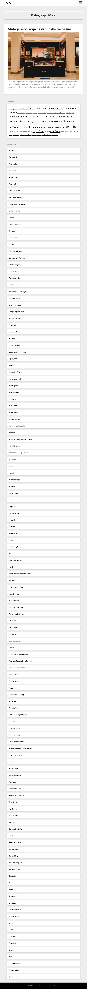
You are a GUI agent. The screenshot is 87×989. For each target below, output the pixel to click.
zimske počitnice (46, 135)
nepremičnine (19, 121)
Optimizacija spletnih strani (19, 654)
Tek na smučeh (14, 869)
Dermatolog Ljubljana (17, 258)
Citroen (12, 231)
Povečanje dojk (14, 728)
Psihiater (12, 762)
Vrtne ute (12, 936)
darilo (44, 108)
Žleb (10, 957)
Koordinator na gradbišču (18, 453)
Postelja (12, 721)
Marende (12, 520)
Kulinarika (12, 486)
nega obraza (65, 116)
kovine (30, 117)
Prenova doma (14, 735)
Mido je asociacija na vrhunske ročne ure (39, 29)
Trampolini (13, 896)
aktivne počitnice (13, 109)
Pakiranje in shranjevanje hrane (20, 661)
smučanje (55, 131)
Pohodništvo (14, 708)
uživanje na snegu (14, 135)
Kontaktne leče (14, 446)
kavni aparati (21, 116)
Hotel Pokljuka (14, 345)
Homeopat (13, 338)
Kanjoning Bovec (15, 372)
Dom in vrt (13, 271)
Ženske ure (13, 943)
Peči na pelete (14, 674)
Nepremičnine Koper (16, 607)
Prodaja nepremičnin (16, 742)
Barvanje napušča (15, 197)
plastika (32, 126)
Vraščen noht (14, 916)
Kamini (11, 365)
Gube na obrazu (15, 332)
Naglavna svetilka (15, 560)
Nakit (11, 567)
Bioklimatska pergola (17, 204)
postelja (70, 127)
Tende (11, 883)
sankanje (47, 131)
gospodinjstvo (14, 318)
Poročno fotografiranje (18, 715)
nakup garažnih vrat (44, 117)
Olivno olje (13, 627)
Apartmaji (12, 184)
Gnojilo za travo (15, 305)
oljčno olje (46, 121)
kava (11, 116)
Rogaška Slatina (15, 802)
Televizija (12, 876)
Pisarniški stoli (14, 681)
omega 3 (58, 121)
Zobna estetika (14, 963)
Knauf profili (13, 412)
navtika (54, 116)
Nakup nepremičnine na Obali (20, 574)
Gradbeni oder (14, 325)
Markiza (12, 527)
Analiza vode (13, 177)
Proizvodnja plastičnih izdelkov (20, 748)
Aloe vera (12, 171)
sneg (62, 131)
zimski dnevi (54, 135)
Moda (11, 553)
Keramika (12, 399)
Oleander (12, 621)
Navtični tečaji (14, 594)
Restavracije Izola (15, 789)
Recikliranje (13, 768)
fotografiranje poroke (31, 113)
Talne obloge (14, 856)
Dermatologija (14, 265)
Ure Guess (13, 903)
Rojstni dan (13, 809)
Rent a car (12, 782)
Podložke (12, 701)
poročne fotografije (46, 127)
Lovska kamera (14, 513)
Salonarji (12, 822)
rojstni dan (38, 131)
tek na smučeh (74, 131)
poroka (39, 127)
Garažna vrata (14, 298)
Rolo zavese (13, 816)
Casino (11, 218)
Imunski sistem (61, 113)
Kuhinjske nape (14, 480)
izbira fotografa (70, 113)
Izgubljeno (13, 359)
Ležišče (11, 500)
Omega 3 (12, 634)
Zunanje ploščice (15, 970)
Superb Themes (53, 986)
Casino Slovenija (15, 224)
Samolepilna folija (15, 829)
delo (50, 108)
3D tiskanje (13, 150)
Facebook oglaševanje (17, 291)
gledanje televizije (51, 113)
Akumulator (13, 164)
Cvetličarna (13, 238)
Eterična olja (13, 285)
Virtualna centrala (15, 910)
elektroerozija (21, 113)
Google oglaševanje (16, 312)
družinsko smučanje (58, 109)
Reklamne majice (15, 775)
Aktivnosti (13, 157)
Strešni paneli (14, 849)
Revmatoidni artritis (26, 131)
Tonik (11, 889)
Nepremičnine (14, 601)
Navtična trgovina (16, 587)
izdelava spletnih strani (17, 352)
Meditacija (13, 533)
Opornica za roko (15, 641)
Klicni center (13, 406)
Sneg (11, 836)
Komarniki (12, 433)
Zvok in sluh (13, 977)
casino (37, 108)
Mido (11, 540)
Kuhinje (11, 473)
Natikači (12, 580)
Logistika (12, 506)
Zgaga (11, 950)
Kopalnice (12, 459)
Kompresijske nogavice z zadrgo (21, 439)
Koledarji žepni (14, 419)
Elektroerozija (14, 278)
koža (35, 116)
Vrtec (11, 930)
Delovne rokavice (15, 251)
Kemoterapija (14, 392)
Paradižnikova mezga (17, 668)
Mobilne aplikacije (15, 547)
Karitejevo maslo (15, 379)
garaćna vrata (42, 113)
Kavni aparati (14, 386)
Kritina (11, 466)
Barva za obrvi (14, 191)
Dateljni (12, 244)
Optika (11, 648)
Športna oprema (15, 842)
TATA (7, 2)
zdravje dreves (37, 135)
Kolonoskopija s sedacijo (18, 426)
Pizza (11, 688)
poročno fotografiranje (58, 127)
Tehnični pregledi (15, 863)
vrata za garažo (24, 135)
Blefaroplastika (15, 211)
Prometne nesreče (16, 755)
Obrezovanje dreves (16, 614)
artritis (21, 109)
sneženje (66, 131)
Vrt (10, 923)
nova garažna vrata (35, 122)
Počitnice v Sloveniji (16, 695)
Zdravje (30, 135)
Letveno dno (13, 493)
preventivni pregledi (15, 131)
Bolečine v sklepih (28, 109)
